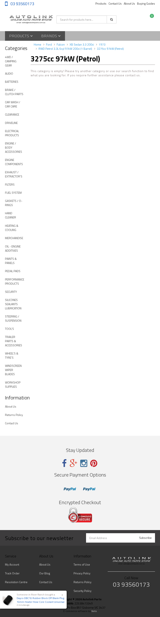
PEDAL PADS (12, 271)
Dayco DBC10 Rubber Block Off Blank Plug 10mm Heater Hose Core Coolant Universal (40, 600)
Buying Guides (146, 3)
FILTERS (10, 184)
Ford (49, 44)
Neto (94, 611)
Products (100, 3)
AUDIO (9, 73)
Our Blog (44, 573)
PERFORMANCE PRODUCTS (14, 281)
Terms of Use (82, 564)
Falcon (61, 44)
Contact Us (115, 3)
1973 (102, 44)
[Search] (111, 19)
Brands (49, 36)
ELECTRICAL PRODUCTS (12, 133)
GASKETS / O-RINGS (13, 203)
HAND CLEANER (10, 215)
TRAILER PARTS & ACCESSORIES (13, 341)
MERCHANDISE (14, 238)
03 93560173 (22, 3)
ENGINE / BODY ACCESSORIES (13, 147)
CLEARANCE (12, 114)
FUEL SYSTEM (13, 192)
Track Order (12, 573)
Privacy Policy (82, 573)
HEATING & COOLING (11, 227)
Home (37, 44)
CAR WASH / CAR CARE (12, 104)
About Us (129, 3)
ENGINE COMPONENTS (14, 162)
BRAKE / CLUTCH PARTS (14, 92)
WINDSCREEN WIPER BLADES (13, 369)
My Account (12, 564)
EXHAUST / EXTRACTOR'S (13, 174)
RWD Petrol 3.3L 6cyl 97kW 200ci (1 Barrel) (65, 48)
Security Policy (82, 591)
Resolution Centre (16, 582)
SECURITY (11, 291)
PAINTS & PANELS (11, 260)
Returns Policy (14, 415)
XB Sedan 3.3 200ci (82, 44)
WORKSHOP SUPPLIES (12, 384)
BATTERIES (11, 81)
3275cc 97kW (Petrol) (110, 48)
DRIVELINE (11, 123)
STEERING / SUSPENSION (13, 318)
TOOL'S (9, 328)
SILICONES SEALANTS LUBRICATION (13, 304)
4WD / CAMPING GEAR (10, 61)
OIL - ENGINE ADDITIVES (13, 248)
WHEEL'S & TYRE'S (11, 355)
